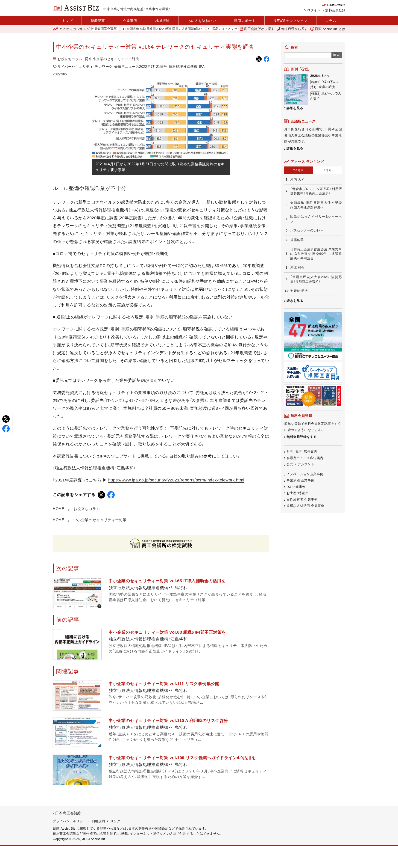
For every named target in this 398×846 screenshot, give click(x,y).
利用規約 (98, 821)
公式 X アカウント (300, 464)
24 (298, 170)
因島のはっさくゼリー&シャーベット (218, 28)
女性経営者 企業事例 (302, 499)
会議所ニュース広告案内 (305, 458)
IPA (202, 66)
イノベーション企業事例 (305, 474)
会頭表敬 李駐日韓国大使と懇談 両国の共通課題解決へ (145, 28)
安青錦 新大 (299, 291)
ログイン (313, 10)
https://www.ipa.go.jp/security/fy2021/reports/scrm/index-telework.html (176, 480)
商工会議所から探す (259, 29)
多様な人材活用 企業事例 (305, 506)
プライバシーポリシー (69, 821)
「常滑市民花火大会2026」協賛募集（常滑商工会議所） (316, 279)
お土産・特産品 (297, 493)
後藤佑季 (297, 240)
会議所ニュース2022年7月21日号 (140, 66)
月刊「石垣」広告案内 (302, 451)
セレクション (290, 21)
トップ (67, 21)
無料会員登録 (335, 10)
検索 (336, 55)
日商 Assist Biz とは (330, 29)
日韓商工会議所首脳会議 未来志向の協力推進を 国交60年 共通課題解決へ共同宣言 (316, 253)
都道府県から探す (294, 29)
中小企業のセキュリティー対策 (114, 59)
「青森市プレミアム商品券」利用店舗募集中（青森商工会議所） (316, 191)
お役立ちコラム (69, 59)
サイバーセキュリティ (75, 66)
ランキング (74, 29)
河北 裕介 (297, 267)
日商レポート (244, 21)
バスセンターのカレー (307, 230)
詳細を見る (295, 108)
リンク (115, 821)
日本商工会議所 (68, 813)
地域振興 (162, 21)
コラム (330, 21)
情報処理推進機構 (183, 66)
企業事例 (130, 21)
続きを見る (295, 301)
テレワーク (104, 66)
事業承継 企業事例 (300, 480)
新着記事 (98, 21)
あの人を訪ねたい (201, 21)
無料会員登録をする (302, 437)
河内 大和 (297, 179)
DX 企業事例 (296, 487)
